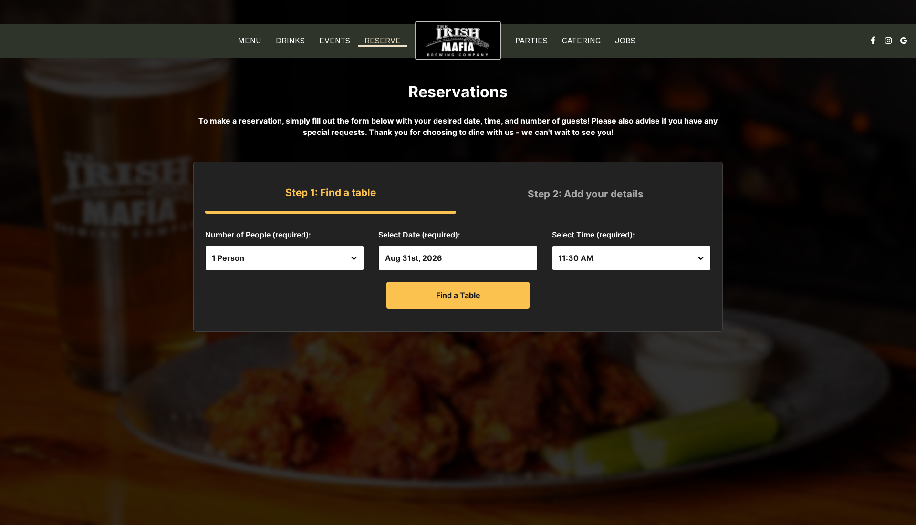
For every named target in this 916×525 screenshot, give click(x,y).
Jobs (625, 40)
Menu (249, 40)
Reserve (382, 40)
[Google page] (903, 40)
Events (334, 40)
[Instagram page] (888, 40)
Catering (581, 40)
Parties (531, 40)
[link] (458, 40)
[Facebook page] (873, 40)
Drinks (290, 40)
